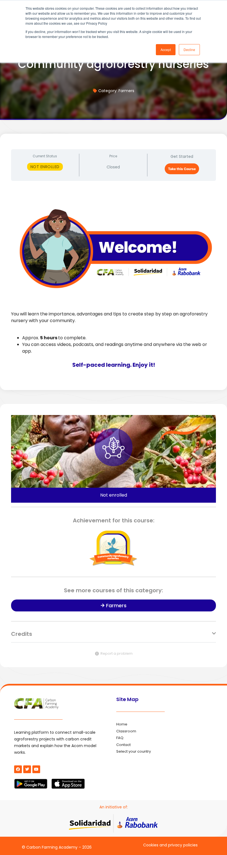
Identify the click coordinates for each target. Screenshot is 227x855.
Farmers (126, 90)
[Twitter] (27, 769)
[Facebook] (18, 769)
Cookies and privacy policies (170, 845)
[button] (113, 636)
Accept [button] (166, 49)
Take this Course (182, 169)
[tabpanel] (113, 282)
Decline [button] (189, 49)
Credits (21, 634)
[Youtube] (36, 769)
